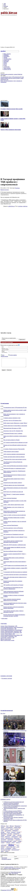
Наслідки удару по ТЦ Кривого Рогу (12, 420)
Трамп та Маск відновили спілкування (11, 129)
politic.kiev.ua (11, 206)
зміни (2, 851)
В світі (5, 65)
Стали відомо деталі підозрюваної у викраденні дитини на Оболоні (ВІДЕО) (15, 806)
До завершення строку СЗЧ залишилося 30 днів (12, 77)
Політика (17, 188)
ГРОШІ (5, 57)
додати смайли (13, 355)
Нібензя (3, 826)
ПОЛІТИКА (6, 56)
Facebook (5, 6)
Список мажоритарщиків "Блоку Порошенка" (12, 627)
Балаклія (13, 832)
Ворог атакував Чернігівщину (10, 525)
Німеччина (16, 838)
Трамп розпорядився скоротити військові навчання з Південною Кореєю (13, 592)
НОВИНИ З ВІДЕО (5, 799)
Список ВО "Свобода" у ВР (7, 637)
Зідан (7, 826)
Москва (8, 842)
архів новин (4, 618)
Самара (19, 841)
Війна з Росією (7, 53)
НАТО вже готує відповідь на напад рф (13, 491)
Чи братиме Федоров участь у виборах (12, 433)
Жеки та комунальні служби (7, 640)
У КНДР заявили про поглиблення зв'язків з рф (15, 565)
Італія (13, 842)
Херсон (18, 842)
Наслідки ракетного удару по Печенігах (13, 528)
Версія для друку (5, 189)
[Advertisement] (14, 30)
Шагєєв (11, 826)
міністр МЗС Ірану (11, 846)
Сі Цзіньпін (8, 848)
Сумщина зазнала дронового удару (11, 417)
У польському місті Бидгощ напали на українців (15, 572)
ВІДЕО (5, 62)
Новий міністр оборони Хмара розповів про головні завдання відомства (14, 511)
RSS (5, 3)
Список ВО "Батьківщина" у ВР (8, 628)
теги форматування (4, 355)
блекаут (11, 829)
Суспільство (6, 66)
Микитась (7, 836)
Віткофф (9, 835)
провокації (15, 830)
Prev (2, 713)
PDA (4, 5)
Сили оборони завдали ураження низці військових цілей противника (13, 541)
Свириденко (16, 833)
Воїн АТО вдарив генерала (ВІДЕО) (12, 813)
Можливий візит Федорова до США (12, 428)
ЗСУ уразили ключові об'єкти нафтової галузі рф (15, 442)
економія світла (9, 838)
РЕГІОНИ (5, 61)
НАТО (2, 846)
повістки (25, 206)
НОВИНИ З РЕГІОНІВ (6, 676)
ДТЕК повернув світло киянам (11, 451)
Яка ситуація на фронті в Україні (11, 439)
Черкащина (17, 826)
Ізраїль (2, 827)
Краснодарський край (6, 841)
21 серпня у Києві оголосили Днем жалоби (11, 108)
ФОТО (5, 64)
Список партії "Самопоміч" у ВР (9, 636)
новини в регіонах (16, 868)
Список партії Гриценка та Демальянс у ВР (11, 632)
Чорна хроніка (6, 68)
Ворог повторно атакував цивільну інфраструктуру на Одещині (12, 600)
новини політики (9, 867)
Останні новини (5, 403)
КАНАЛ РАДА (7, 69)
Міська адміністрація (6, 639)
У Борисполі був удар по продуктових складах (14, 459)
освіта (14, 848)
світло (6, 851)
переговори (10, 839)
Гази (17, 845)
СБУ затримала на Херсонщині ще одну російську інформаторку (13, 588)
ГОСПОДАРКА (7, 59)
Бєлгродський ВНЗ (5, 849)
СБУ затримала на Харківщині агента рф (13, 534)
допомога (17, 839)
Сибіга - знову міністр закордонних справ (13, 504)
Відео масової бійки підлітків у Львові (12, 812)
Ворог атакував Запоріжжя (10, 498)
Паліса (8, 832)
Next (4, 713)
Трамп (3, 835)
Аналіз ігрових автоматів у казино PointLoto (11, 74)
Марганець (3, 833)
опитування (8, 830)
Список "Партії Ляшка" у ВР (8, 633)
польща (17, 829)
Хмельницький (15, 849)
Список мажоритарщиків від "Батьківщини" (11, 630)
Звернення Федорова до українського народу (14, 468)
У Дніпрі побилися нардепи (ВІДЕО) (12, 811)
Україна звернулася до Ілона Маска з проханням (15, 425)
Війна (11, 844)
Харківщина (15, 836)
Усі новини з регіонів (7, 678)
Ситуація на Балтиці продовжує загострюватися (15, 574)
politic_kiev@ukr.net (13, 873)
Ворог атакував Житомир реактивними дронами (15, 465)
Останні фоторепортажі (7, 710)
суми (2, 830)
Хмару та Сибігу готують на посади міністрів (14, 515)
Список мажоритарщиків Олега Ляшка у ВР (11, 635)
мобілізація (3, 845)
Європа (18, 832)
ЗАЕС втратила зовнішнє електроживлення (14, 454)
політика (20, 206)
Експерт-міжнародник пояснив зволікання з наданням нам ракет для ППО (14, 615)
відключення (9, 827)
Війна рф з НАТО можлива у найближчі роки (14, 544)
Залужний (3, 839)
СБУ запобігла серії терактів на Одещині (13, 584)
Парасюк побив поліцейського (10, 804)
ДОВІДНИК (4, 623)
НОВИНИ (6, 55)
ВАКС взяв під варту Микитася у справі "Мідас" (15, 423)
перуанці (10, 833)
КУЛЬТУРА (6, 60)
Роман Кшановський (16, 872)
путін (2, 832)
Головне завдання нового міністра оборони (14, 456)
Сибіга (14, 841)
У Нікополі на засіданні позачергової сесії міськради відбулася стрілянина (13, 802)
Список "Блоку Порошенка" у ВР (9, 626)
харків (2, 842)
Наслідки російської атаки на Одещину (13, 551)
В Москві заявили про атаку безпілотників (13, 485)
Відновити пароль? (6, 859)
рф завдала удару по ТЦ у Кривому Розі (13, 430)
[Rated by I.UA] (14, 890)
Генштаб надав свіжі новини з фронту (12, 482)
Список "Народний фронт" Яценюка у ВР (11, 631)
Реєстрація (4, 857)
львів (14, 835)
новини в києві (7, 868)
